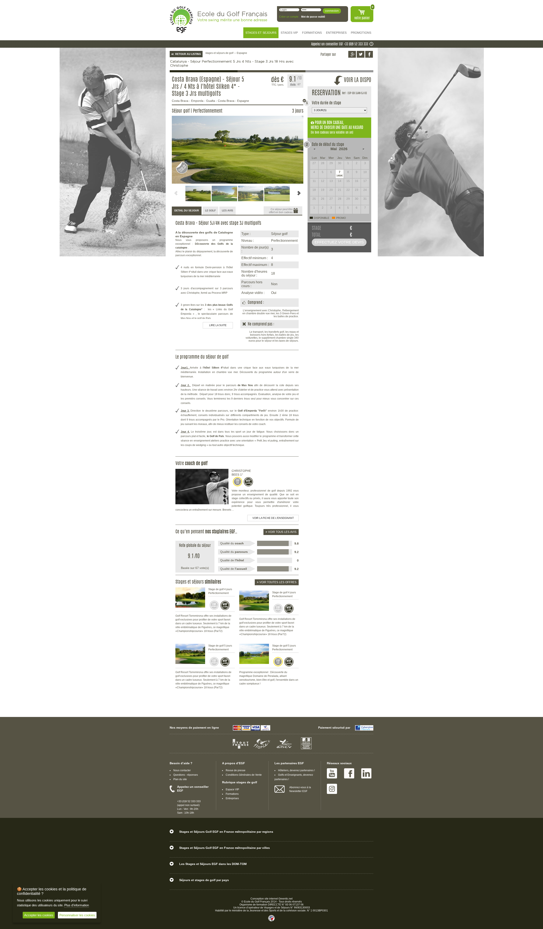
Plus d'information (76, 905)
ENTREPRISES (336, 32)
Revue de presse (235, 770)
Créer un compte (288, 16)
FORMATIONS (312, 32)
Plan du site (180, 779)
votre (362, 18)
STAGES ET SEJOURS (260, 32)
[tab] (187, 211)
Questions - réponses (185, 774)
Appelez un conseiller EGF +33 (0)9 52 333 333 (339, 44)
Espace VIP (232, 789)
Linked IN (366, 773)
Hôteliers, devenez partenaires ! (296, 770)
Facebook (349, 773)
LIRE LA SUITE (218, 325)
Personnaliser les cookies (77, 915)
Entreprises (232, 798)
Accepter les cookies (38, 915)
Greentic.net (285, 898)
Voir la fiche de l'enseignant (273, 518)
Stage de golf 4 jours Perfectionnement (220, 591)
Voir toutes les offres (277, 582)
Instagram (332, 789)
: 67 (295, 84)
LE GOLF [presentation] (210, 210)
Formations (232, 793)
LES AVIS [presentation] (227, 210)
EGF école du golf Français (181, 19)
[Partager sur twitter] (360, 54)
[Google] (352, 54)
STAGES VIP (289, 32)
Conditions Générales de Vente (244, 774)
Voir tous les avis (281, 532)
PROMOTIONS (361, 32)
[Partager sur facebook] (369, 54)
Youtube (332, 773)
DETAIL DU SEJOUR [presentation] (186, 210)
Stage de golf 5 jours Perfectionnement (220, 647)
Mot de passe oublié (313, 16)
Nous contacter (182, 770)
